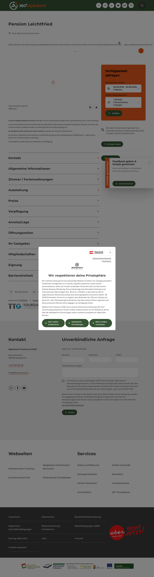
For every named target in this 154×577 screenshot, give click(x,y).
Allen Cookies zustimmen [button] (101, 323)
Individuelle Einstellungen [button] (77, 323)
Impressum (106, 261)
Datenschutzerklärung (102, 258)
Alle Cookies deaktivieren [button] (53, 323)
